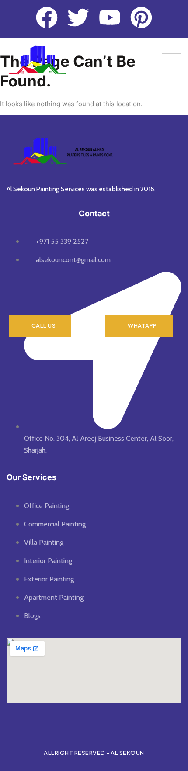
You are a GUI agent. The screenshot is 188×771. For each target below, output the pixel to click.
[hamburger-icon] (171, 61)
